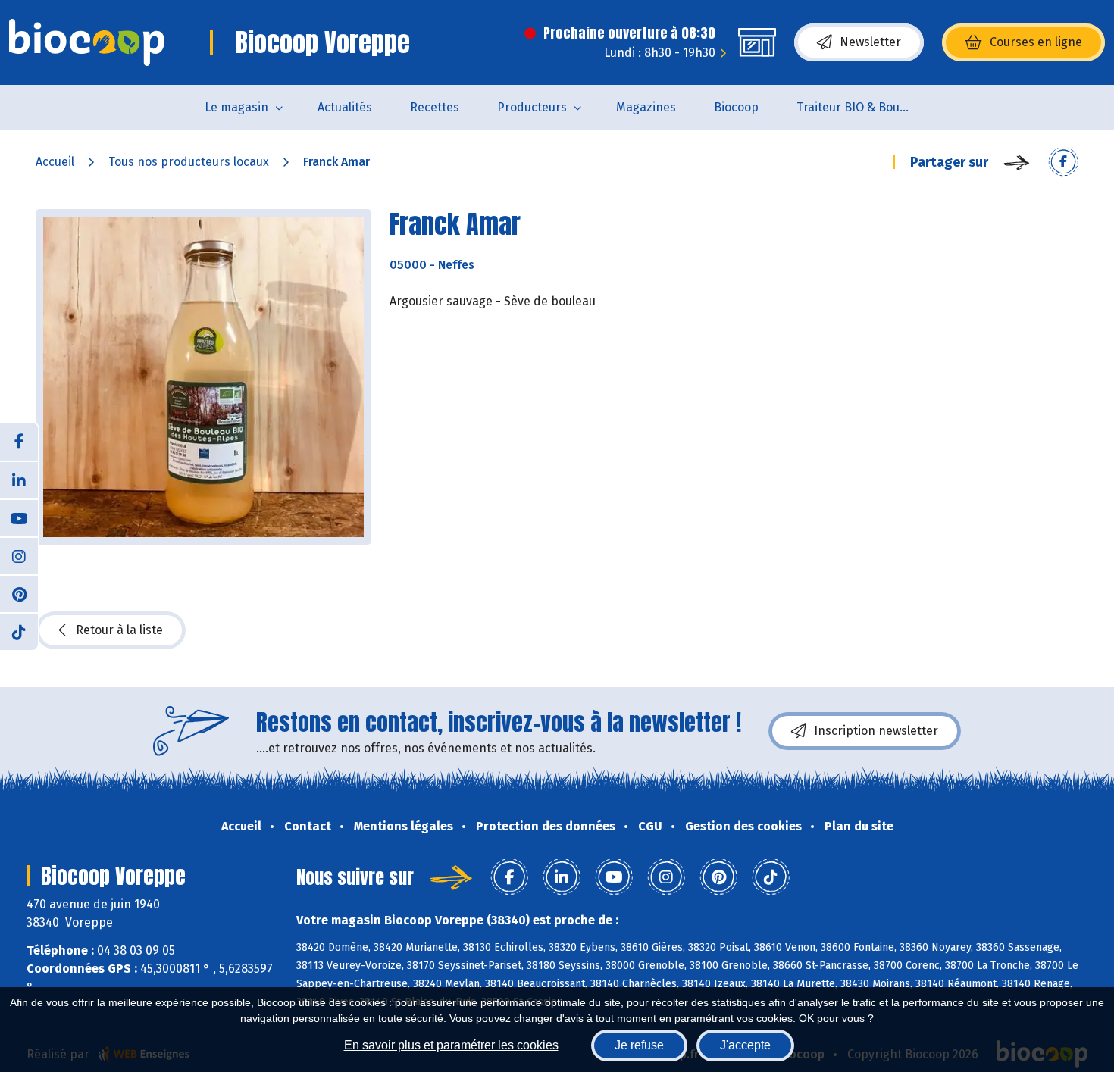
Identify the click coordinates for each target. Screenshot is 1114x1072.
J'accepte (745, 1045)
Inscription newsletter (876, 731)
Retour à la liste (119, 630)
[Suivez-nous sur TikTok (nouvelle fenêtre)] (19, 631)
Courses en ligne (1036, 42)
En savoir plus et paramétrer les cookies (451, 1045)
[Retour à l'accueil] (86, 42)
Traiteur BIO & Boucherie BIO (862, 107)
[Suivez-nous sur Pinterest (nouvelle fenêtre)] (19, 593)
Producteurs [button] (532, 107)
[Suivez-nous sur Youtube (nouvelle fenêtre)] (19, 517)
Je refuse (639, 1045)
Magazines (646, 107)
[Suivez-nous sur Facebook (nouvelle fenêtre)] (19, 442)
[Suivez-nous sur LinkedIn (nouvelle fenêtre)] (19, 479)
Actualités (345, 107)
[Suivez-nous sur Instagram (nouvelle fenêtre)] (19, 555)
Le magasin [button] (236, 107)
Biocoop (736, 107)
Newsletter (870, 42)
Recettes (434, 107)
